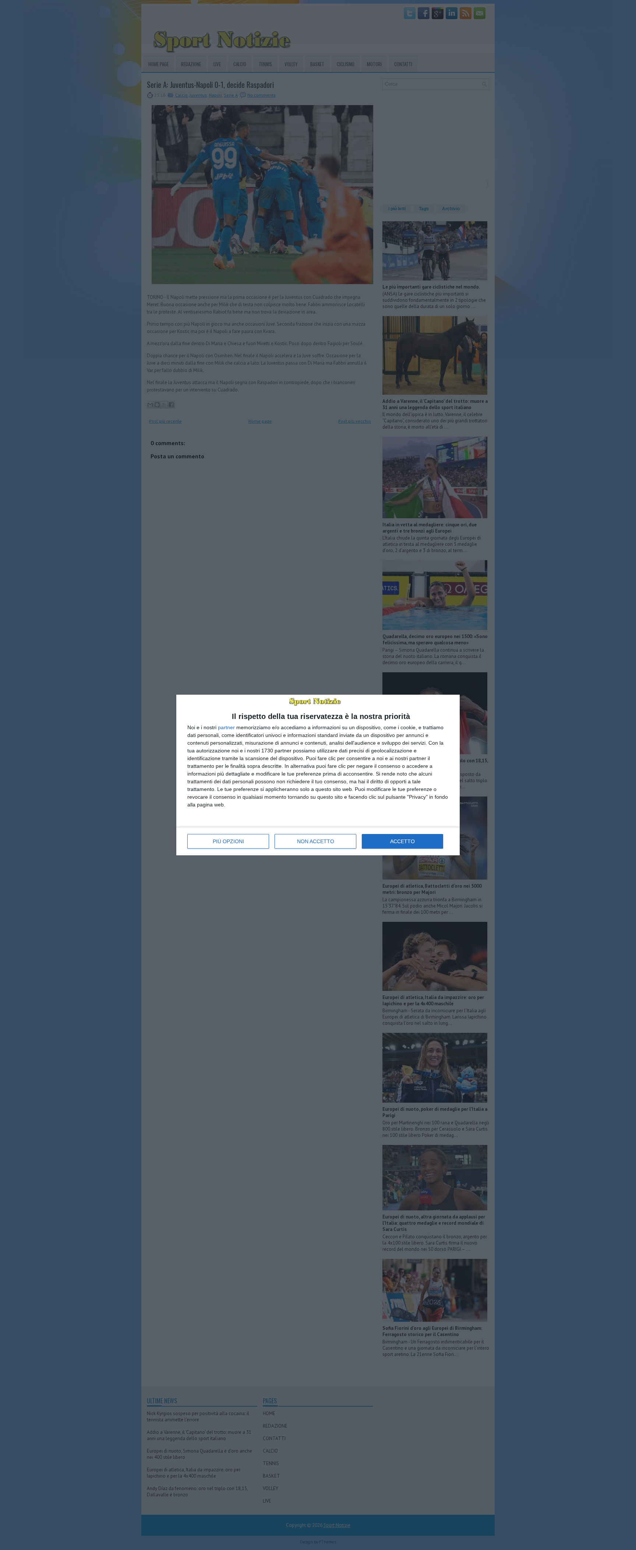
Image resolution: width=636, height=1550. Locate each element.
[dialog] (318, 775)
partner (226, 727)
